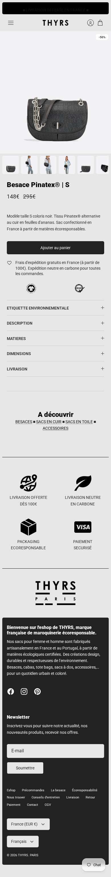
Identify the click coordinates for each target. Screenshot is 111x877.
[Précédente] (9, 8)
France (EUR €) (24, 824)
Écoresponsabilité (84, 790)
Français (18, 841)
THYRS (23, 855)
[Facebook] (10, 691)
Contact (32, 805)
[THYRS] (55, 23)
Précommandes (33, 790)
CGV (48, 805)
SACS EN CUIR (48, 421)
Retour (90, 797)
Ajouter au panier (55, 247)
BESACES (23, 421)
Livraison (72, 797)
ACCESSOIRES (55, 428)
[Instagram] (24, 691)
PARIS (34, 855)
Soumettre (25, 768)
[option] (55, 92)
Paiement (13, 805)
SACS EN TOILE (79, 421)
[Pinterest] (37, 691)
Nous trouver (16, 797)
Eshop (11, 790)
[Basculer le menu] (11, 23)
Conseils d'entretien (46, 797)
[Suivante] (101, 8)
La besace (58, 790)
